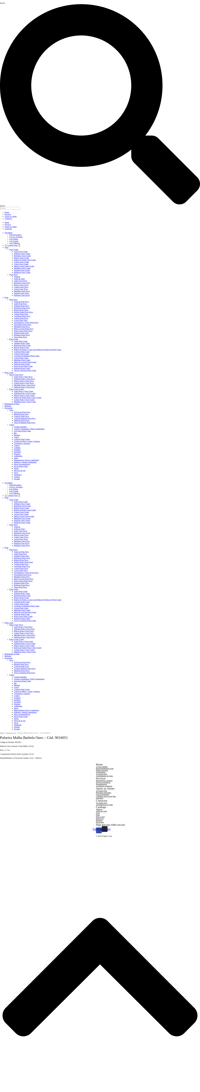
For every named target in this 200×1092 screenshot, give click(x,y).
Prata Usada (13, 339)
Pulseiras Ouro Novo (21, 293)
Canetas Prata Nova (21, 314)
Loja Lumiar (13, 241)
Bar (15, 433)
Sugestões (99, 798)
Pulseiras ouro (11, 733)
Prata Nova (13, 300)
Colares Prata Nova (21, 318)
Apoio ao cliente (11, 216)
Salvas (16, 468)
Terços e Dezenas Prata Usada (25, 370)
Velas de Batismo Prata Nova (24, 423)
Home (7, 212)
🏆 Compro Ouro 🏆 (12, 245)
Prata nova (100, 819)
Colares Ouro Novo (21, 287)
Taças (16, 473)
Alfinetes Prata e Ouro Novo (24, 379)
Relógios (8, 406)
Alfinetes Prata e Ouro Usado (24, 393)
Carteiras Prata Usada (22, 352)
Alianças (17, 277)
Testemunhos (101, 772)
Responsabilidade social (104, 769)
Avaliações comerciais (104, 786)
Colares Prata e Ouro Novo (24, 383)
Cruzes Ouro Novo (21, 289)
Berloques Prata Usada (22, 345)
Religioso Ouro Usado (22, 272)
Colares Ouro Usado (21, 262)
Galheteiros (18, 456)
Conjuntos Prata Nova (22, 316)
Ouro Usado (13, 249)
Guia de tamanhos (102, 795)
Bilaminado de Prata (12, 404)
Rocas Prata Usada (21, 466)
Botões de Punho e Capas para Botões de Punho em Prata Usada (37, 350)
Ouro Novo (13, 275)
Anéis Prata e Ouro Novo (23, 377)
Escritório (17, 452)
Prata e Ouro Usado (16, 389)
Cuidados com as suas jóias (106, 796)
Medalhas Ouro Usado (22, 268)
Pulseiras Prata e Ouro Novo (24, 387)
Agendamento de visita (104, 776)
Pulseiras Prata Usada (22, 364)
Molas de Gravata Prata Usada (25, 362)
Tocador (17, 479)
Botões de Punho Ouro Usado (25, 260)
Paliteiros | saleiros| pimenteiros (25, 462)
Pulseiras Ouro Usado (22, 270)
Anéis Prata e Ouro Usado (23, 391)
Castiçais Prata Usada (22, 439)
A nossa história (102, 767)
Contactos (8, 219)
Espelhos (17, 450)
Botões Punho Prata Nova (23, 312)
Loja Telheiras (14, 243)
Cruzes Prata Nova (21, 320)
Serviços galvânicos (103, 782)
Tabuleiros (18, 475)
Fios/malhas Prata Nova (22, 325)
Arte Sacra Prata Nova (22, 412)
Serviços (8, 214)
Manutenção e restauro (104, 781)
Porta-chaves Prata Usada (23, 366)
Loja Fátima (13, 239)
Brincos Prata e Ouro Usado (24, 395)
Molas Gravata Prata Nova (23, 329)
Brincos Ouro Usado (21, 258)
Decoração (8, 408)
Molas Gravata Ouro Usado (24, 266)
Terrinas (17, 477)
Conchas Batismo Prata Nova (24, 418)
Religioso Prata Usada (22, 368)
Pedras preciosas (102, 770)
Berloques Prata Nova (22, 308)
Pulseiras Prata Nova (21, 333)
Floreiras (17, 454)
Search (2, 3)
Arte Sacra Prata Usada (22, 431)
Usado (11, 425)
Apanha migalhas (20, 427)
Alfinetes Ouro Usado (22, 254)
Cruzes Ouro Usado (21, 264)
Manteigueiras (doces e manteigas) (26, 460)
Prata (6, 297)
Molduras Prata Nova (22, 421)
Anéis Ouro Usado (21, 252)
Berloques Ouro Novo (22, 283)
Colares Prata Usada (21, 354)
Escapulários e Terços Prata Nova (26, 322)
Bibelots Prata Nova (21, 414)
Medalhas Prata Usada (22, 360)
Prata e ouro (9, 373)
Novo (11, 410)
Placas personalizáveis (22, 464)
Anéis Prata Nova (20, 304)
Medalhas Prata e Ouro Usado (25, 402)
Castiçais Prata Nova (21, 416)
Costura (17, 446)
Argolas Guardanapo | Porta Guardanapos (29, 429)
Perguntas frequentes (103, 793)
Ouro (6, 247)
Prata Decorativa (15, 235)
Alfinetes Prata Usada (22, 343)
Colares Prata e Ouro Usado (24, 400)
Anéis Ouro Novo (20, 281)
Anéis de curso (19, 279)
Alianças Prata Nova (21, 302)
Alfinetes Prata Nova (21, 306)
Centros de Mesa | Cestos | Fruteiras (27, 441)
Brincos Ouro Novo (21, 285)
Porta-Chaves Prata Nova (23, 331)
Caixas (16, 437)
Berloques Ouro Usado (22, 256)
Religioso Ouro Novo (22, 295)
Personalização (101, 784)
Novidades (8, 233)
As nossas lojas (101, 774)
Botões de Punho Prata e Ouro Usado (27, 398)
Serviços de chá (19, 471)
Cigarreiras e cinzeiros (22, 443)
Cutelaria (17, 448)
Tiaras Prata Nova (20, 337)
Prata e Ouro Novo (16, 375)
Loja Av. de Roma (16, 237)
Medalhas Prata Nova (22, 327)
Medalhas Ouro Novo (22, 291)
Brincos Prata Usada (21, 348)
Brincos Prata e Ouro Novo (24, 381)
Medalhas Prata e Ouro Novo (24, 385)
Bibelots (17, 435)
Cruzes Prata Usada (21, 358)
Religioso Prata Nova (22, 335)
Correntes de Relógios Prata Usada (26, 356)
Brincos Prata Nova (21, 310)
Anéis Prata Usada (20, 341)
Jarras (16, 458)
